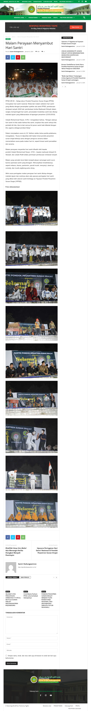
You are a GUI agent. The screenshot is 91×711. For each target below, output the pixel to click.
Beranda (8, 37)
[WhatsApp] (23, 57)
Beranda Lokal (27, 1)
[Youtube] (85, 1)
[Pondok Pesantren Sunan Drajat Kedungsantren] (45, 9)
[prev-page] (54, 577)
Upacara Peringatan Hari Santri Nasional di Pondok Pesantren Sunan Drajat (47, 550)
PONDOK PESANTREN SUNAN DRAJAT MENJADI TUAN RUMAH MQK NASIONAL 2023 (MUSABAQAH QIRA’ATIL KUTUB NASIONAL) (49, 600)
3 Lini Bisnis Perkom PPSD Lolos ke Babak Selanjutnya (31, 596)
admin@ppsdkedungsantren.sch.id (50, 691)
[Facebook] (79, 1)
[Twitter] (13, 57)
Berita (13, 37)
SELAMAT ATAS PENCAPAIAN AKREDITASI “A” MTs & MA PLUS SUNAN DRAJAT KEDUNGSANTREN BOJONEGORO (13, 599)
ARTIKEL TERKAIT (12, 577)
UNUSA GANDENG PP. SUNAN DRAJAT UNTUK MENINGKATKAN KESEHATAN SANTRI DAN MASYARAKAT (72, 54)
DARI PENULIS (25, 577)
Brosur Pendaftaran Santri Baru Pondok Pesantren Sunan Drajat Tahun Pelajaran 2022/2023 (72, 66)
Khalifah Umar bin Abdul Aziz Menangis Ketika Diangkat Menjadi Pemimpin (16, 551)
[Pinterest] (18, 57)
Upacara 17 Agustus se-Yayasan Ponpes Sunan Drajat (72, 43)
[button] (84, 17)
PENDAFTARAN (37, 1)
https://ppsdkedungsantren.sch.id (27, 567)
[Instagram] (82, 1)
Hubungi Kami (47, 1)
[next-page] (56, 577)
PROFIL (56, 1)
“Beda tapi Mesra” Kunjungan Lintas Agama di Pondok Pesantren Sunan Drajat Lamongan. (73, 78)
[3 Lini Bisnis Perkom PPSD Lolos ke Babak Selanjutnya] (32, 586)
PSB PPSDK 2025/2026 (65, 1)
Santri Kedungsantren (16, 51)
